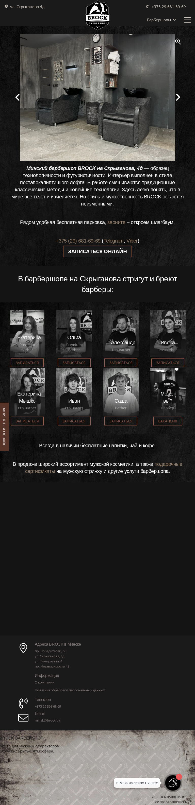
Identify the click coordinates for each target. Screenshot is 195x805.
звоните (116, 222)
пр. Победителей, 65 (50, 651)
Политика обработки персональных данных (70, 690)
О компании (44, 682)
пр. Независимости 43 (52, 666)
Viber (132, 241)
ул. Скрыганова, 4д (49, 656)
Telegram (114, 241)
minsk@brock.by (47, 720)
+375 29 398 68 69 (48, 706)
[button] (173, 19)
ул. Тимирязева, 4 (48, 661)
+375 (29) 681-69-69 (78, 241)
